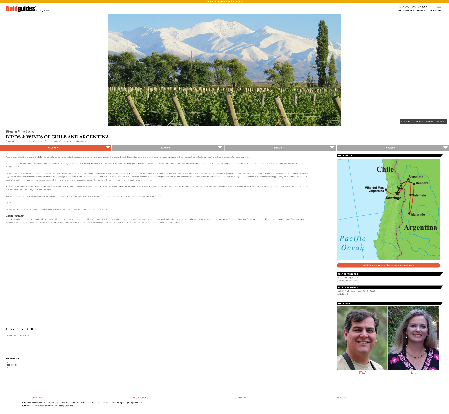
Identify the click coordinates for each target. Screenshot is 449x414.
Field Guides (25, 406)
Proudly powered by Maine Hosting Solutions (53, 406)
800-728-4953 (419, 6)
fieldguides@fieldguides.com (129, 402)
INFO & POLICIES (140, 398)
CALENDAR (434, 10)
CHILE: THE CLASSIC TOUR (18, 335)
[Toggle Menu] (439, 7)
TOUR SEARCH (37, 398)
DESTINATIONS (405, 10)
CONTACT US (241, 398)
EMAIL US (404, 6)
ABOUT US (342, 398)
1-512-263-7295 (107, 402)
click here (33, 209)
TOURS (421, 10)
